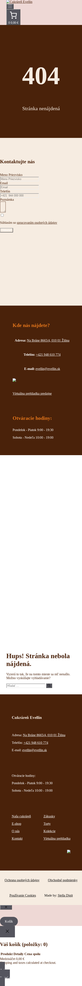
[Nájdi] (49, 685)
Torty (47, 823)
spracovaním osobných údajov (37, 222)
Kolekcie (50, 831)
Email (4, 183)
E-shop (16, 823)
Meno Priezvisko (11, 175)
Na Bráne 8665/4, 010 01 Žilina (44, 735)
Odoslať (6, 230)
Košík (9, 921)
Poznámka (7, 199)
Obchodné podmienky (63, 880)
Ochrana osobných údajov (22, 880)
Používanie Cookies (22, 895)
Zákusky (49, 816)
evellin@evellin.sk (34, 750)
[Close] (7, 931)
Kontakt (17, 838)
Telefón (5, 191)
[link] (13, 17)
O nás (16, 831)
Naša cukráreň (21, 816)
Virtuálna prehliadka (57, 838)
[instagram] (14, 380)
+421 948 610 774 (36, 742)
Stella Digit (65, 895)
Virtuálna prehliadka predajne (32, 393)
